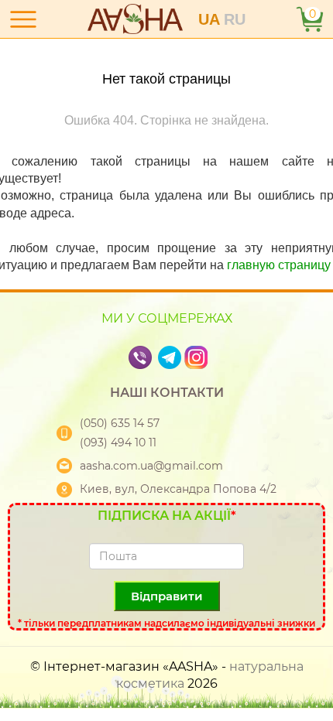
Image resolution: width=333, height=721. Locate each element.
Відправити (167, 596)
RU (234, 19)
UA (211, 19)
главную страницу (279, 265)
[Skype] (156, 356)
